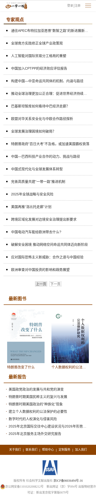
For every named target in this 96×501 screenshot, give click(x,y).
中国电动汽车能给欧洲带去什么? (36, 232)
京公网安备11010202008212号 (24, 486)
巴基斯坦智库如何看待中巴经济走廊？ (40, 106)
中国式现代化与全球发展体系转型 (37, 169)
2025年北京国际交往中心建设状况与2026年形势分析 (49, 426)
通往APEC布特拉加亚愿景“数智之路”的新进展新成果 (50, 31)
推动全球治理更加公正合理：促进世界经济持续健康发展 (50, 93)
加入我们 (81, 449)
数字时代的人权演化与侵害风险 (33, 419)
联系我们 (31, 449)
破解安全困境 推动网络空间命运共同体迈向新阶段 (49, 244)
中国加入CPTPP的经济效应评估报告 (39, 68)
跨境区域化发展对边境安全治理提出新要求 (44, 219)
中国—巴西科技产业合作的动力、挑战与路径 (45, 156)
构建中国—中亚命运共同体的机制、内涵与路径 (47, 81)
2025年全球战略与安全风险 (32, 194)
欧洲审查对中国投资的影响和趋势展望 (40, 270)
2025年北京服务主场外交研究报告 (35, 434)
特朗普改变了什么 (21, 367)
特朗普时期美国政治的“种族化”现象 (36, 404)
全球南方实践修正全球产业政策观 (37, 43)
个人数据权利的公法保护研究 (70, 367)
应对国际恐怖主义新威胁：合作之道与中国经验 (47, 257)
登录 (70, 5)
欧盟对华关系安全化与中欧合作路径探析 (42, 119)
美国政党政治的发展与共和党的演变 (36, 389)
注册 (77, 5)
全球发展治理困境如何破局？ (33, 131)
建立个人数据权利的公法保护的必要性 (38, 411)
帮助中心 (48, 449)
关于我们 (15, 449)
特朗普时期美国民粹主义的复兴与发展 (38, 397)
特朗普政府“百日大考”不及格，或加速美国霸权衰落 (50, 144)
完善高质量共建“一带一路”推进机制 (38, 182)
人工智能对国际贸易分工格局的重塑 (38, 56)
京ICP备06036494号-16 (68, 480)
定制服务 (64, 449)
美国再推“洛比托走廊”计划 (31, 207)
